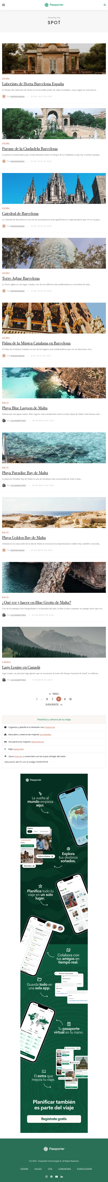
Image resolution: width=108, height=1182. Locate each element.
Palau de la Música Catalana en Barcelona (36, 343)
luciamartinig (18, 420)
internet (18, 756)
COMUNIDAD (64, 1169)
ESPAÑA (24, 1169)
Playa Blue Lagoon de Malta (25, 408)
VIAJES (38, 1169)
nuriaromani (18, 96)
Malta (5, 402)
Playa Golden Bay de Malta (24, 538)
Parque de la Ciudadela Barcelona (30, 149)
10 (70, 699)
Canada (6, 662)
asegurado (18, 749)
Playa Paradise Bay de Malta (25, 473)
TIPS (50, 1169)
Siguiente (52, 704)
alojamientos (37, 741)
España (6, 78)
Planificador (84, 1169)
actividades (45, 734)
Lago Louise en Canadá (21, 667)
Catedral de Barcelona (20, 213)
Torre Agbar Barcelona (21, 278)
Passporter (50, 727)
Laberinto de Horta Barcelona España (33, 84)
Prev (56, 693)
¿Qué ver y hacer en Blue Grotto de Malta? (36, 602)
